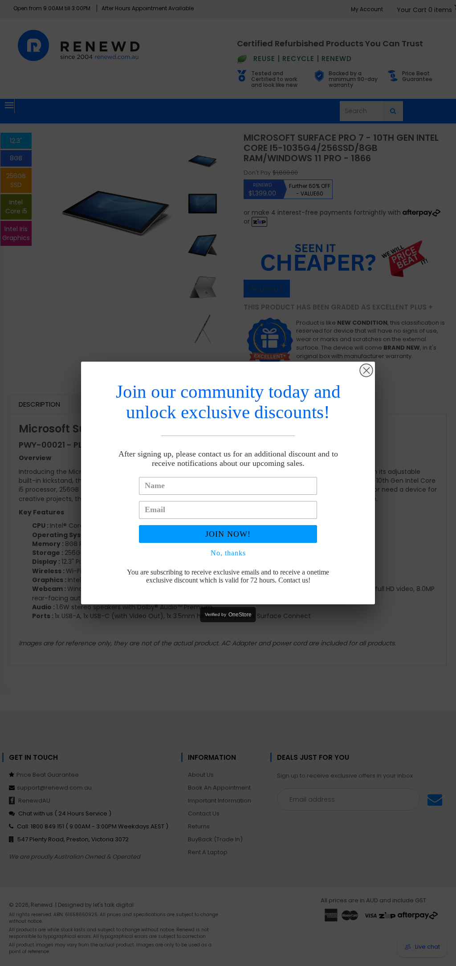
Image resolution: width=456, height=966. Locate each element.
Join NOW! (228, 534)
